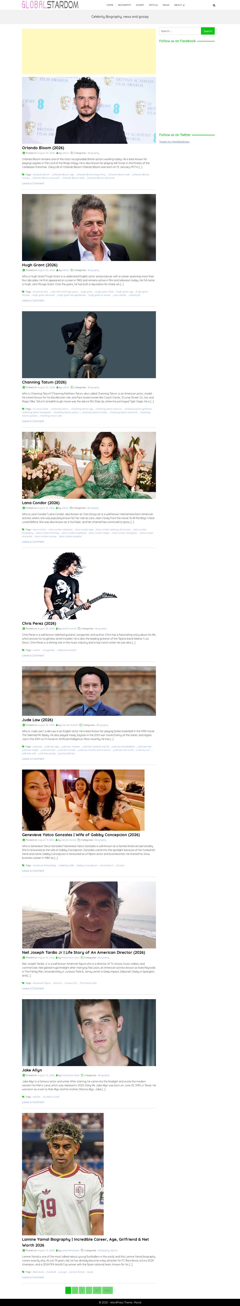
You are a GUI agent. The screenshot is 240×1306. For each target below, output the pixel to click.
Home (110, 4)
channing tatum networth (123, 412)
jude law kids (48, 749)
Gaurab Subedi (70, 725)
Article (153, 4)
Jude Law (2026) (37, 719)
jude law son (143, 749)
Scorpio (120, 865)
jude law (37, 746)
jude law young (47, 753)
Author (36, 650)
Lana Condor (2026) (41, 502)
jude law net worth (124, 749)
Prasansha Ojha (70, 957)
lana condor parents (70, 536)
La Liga (62, 1271)
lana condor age (84, 529)
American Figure (42, 983)
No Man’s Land (51, 1096)
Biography (124, 4)
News (166, 4)
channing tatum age (82, 408)
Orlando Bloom (41, 174)
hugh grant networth (43, 295)
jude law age (52, 746)
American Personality (44, 865)
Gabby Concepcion (87, 865)
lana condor (39, 529)
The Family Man (88, 983)
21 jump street (40, 408)
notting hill (134, 295)
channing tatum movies (94, 412)
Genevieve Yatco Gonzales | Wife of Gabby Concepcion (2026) (81, 834)
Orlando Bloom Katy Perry (91, 174)
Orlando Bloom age (63, 174)
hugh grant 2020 (105, 291)
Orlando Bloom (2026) (43, 147)
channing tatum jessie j (66, 412)
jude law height (30, 749)
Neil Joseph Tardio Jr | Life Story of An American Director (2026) (83, 952)
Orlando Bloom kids (119, 174)
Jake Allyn (32, 1070)
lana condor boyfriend (74, 532)
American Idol (40, 291)
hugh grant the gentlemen (72, 295)
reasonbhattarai (70, 1250)
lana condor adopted (60, 529)
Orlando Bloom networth (46, 177)
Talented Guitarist (66, 650)
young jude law (66, 753)
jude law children (71, 746)
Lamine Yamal (76, 1271)
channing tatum (59, 408)
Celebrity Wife (66, 865)
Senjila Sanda (69, 628)
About (178, 4)
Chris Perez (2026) (39, 623)
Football (51, 1271)
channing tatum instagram (36, 412)
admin (65, 152)
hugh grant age (124, 291)
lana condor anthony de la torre (113, 529)
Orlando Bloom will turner (101, 177)
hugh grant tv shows (99, 295)
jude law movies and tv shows (94, 749)
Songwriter (49, 650)
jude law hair (145, 746)
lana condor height (99, 532)
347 (97, 1290)
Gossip (140, 4)
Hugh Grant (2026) (39, 264)
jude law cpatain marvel (96, 746)
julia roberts (119, 295)
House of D (71, 983)
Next (107, 1290)
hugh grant (87, 291)
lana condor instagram (124, 532)
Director (57, 983)
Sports (114, 1250)
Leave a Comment (33, 183)
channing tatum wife (51, 415)
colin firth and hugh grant (64, 291)
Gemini (36, 1096)
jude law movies (67, 749)
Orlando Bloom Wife (73, 177)
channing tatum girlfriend (138, 408)
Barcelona (38, 1271)
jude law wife (29, 753)
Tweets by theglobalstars (174, 141)
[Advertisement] (89, 51)
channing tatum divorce (109, 408)
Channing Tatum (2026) (44, 382)
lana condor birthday (47, 532)
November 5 (107, 865)
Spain (90, 1271)
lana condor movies (45, 536)
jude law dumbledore (123, 746)
